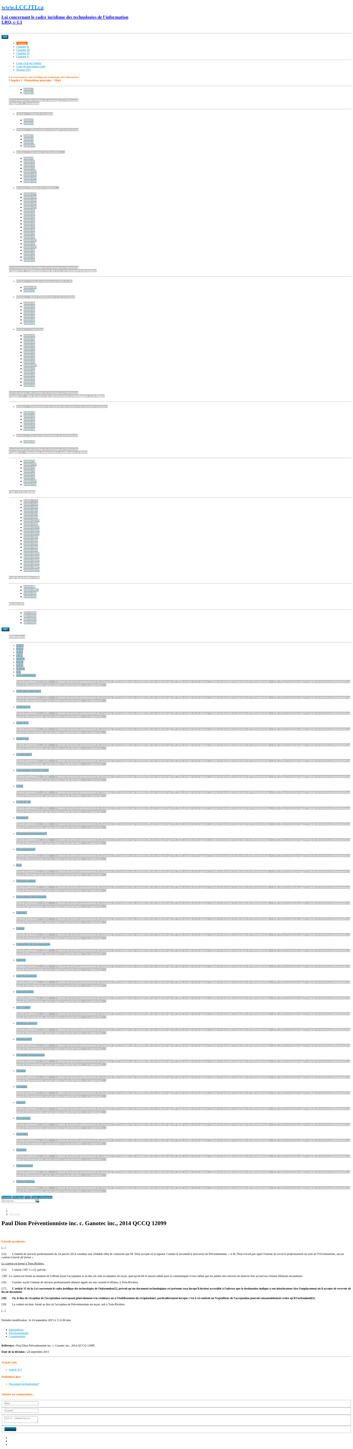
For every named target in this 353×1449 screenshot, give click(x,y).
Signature (21, 1086)
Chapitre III (23, 50)
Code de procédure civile (30, 66)
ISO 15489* (23, 1007)
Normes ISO (23, 69)
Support (20, 1102)
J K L (19, 655)
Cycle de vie (23, 801)
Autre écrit (22, 722)
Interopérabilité (25, 991)
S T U (19, 665)
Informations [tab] (16, 1329)
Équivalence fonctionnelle (31, 896)
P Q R (19, 662)
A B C (20, 645)
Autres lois (22, 738)
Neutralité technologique (30, 1054)
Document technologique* (31, 833)
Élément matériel (26, 880)
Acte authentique (26, 675)
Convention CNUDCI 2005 (32, 770)
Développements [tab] (18, 1333)
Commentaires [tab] (17, 1336)
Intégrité (21, 960)
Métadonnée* (24, 1039)
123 (5, 36)
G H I (19, 652)
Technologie (23, 1118)
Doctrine (6, 1197)
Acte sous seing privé (28, 691)
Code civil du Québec (29, 63)
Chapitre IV (23, 53)
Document (22, 817)
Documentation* (25, 849)
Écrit (19, 865)
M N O (20, 658)
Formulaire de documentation (33, 944)
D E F (19, 648)
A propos (14, 1437)
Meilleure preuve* (26, 1023)
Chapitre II (22, 46)
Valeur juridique (25, 1181)
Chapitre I (22, 43)
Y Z (18, 672)
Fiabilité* (21, 912)
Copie (19, 786)
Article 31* (15, 1369)
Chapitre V (22, 56)
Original (21, 1070)
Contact (13, 1444)
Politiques (14, 1441)
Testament (22, 1134)
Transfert (21, 1149)
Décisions (18, 1197)
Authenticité (23, 706)
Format (20, 928)
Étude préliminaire (41, 1197)
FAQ (27, 1197)
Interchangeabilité (26, 975)
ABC (5, 629)
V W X (20, 668)
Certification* (24, 754)
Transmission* (24, 1165)
